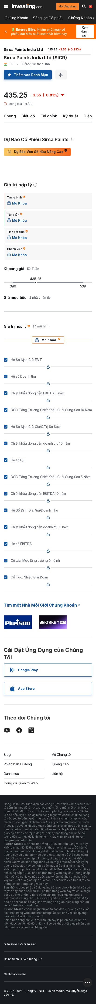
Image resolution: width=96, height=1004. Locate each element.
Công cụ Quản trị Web (21, 783)
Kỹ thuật (70, 116)
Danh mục (11, 774)
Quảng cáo (60, 764)
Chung (10, 116)
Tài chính (49, 116)
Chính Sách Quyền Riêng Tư (22, 959)
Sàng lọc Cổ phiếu (48, 18)
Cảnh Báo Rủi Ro (15, 974)
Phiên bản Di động (18, 764)
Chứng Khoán (16, 18)
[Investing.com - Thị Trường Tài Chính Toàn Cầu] (27, 6)
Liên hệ (57, 774)
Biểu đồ (28, 116)
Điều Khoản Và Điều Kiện (20, 944)
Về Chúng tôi (62, 754)
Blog (7, 754)
